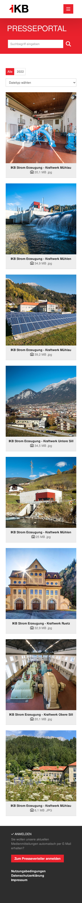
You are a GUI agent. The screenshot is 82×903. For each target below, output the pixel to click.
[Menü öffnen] (68, 9)
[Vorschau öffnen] (41, 127)
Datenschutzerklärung (27, 876)
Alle (9, 72)
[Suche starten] (68, 44)
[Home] (18, 9)
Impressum (19, 880)
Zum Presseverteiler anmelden (37, 858)
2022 (20, 72)
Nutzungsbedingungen (28, 871)
